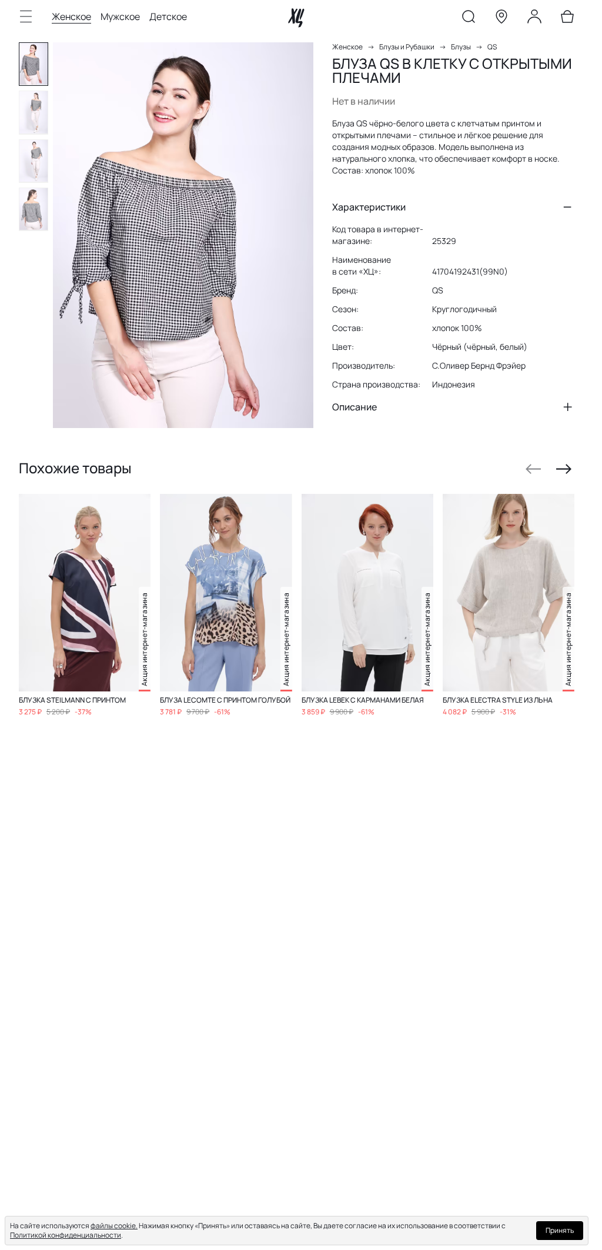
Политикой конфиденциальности (65, 1235)
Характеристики (369, 206)
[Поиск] (468, 18)
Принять (560, 1230)
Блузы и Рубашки (406, 47)
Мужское (120, 16)
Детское (168, 16)
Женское (71, 16)
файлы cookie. (114, 1226)
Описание (354, 406)
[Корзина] (567, 18)
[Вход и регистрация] (534, 18)
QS (492, 47)
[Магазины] (501, 18)
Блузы (461, 47)
